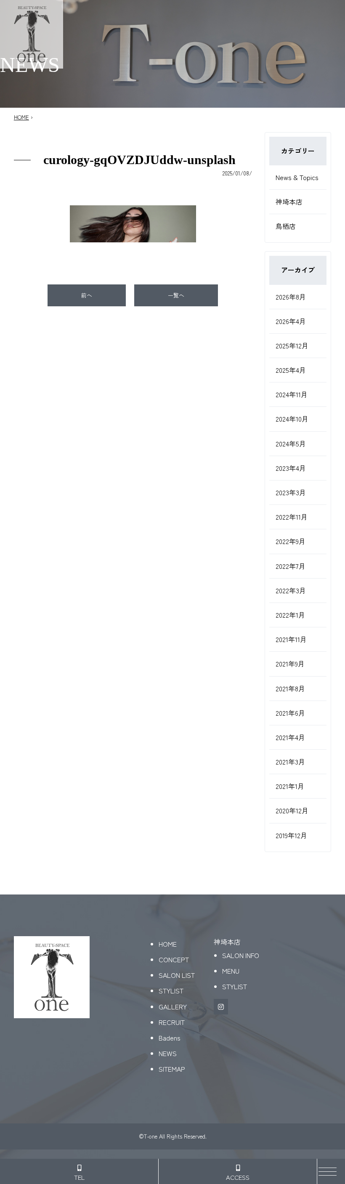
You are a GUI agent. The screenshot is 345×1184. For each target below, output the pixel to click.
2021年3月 (290, 762)
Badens (169, 1038)
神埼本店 (289, 201)
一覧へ (176, 295)
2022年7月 (290, 566)
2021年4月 (290, 737)
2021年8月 (290, 688)
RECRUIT (172, 1022)
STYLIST (171, 990)
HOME (21, 117)
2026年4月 (291, 321)
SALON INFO (240, 955)
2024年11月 (292, 394)
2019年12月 (291, 835)
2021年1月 (290, 786)
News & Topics (297, 177)
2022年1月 (290, 615)
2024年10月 (292, 419)
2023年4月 (291, 468)
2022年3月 (291, 590)
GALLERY (173, 1006)
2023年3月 (291, 492)
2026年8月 (291, 297)
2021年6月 (290, 713)
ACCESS (237, 1177)
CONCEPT (174, 959)
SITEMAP (172, 1069)
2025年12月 (292, 345)
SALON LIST (177, 975)
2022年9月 (290, 541)
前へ (86, 295)
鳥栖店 (286, 226)
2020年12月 (292, 810)
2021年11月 (291, 639)
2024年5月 (291, 443)
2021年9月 (290, 663)
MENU (230, 971)
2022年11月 (292, 517)
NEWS (168, 1053)
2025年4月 (291, 370)
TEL (79, 1177)
